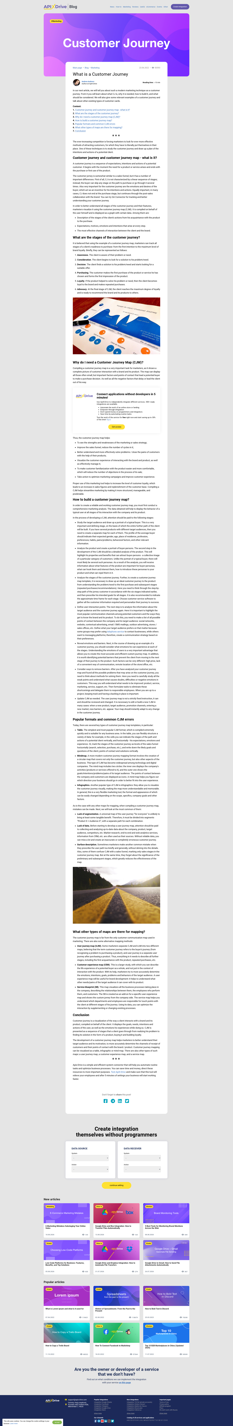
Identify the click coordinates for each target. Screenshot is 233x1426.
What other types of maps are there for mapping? (98, 127)
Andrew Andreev (88, 81)
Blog (73, 6)
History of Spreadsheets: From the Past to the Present (115, 1310)
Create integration (180, 7)
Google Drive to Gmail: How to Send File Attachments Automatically (162, 1264)
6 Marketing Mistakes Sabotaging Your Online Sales (66, 1227)
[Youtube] (102, 1420)
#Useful (49, 1243)
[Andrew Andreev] (76, 82)
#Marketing (56, 21)
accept (57, 1422)
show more (98, 1413)
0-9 (166, 1420)
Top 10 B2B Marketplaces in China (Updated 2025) (164, 1347)
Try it (109, 420)
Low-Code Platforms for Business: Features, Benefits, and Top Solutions (65, 1264)
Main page (77, 68)
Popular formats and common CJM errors (95, 124)
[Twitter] (127, 1101)
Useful (142, 7)
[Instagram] (109, 1420)
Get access (116, 427)
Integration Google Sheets (103, 1402)
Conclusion (80, 131)
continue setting (116, 1185)
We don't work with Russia (168, 1410)
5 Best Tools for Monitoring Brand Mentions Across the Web (164, 1227)
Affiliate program (165, 1406)
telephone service (115, 631)
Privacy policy (164, 1404)
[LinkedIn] (120, 1101)
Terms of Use (164, 1402)
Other (166, 7)
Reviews (135, 7)
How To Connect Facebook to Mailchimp (112, 1346)
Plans (161, 1408)
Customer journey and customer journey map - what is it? (102, 110)
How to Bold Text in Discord (157, 1309)
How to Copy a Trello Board (57, 1346)
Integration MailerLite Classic (137, 1406)
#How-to (99, 1206)
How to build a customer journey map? (93, 120)
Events (159, 7)
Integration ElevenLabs (134, 1408)
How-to (118, 7)
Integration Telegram (101, 1406)
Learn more (14, 1423)
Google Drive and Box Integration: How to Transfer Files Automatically (113, 1227)
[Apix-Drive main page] (56, 7)
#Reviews (149, 1206)
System (74, 1153)
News (112, 7)
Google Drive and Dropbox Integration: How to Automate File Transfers (115, 1264)
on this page (125, 1382)
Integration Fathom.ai (134, 1410)
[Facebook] (106, 1101)
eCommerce (150, 7)
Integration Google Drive (102, 1408)
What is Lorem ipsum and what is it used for (65, 1309)
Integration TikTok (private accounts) (139, 1402)
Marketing (127, 7)
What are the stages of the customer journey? (97, 113)
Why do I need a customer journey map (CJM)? (97, 117)
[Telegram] (113, 1101)
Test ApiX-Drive (118, 1072)
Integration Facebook (101, 1404)
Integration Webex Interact (136, 1404)
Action (74, 1165)
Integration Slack (100, 1410)
